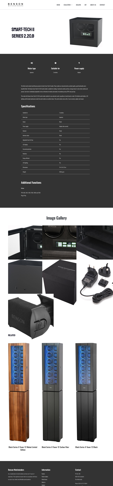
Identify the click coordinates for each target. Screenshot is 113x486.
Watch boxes (44, 479)
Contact (43, 485)
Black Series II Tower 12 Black (86, 447)
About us (43, 482)
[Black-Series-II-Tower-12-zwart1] (86, 343)
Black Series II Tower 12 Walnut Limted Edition (23, 448)
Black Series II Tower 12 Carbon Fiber (55, 447)
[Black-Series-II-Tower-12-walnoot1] (18, 343)
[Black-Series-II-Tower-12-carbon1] (52, 343)
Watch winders (45, 476)
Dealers (43, 474)
